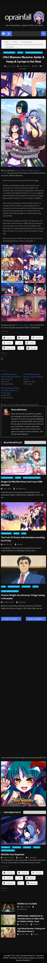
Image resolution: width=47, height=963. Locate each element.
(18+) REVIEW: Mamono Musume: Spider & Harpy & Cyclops (33, 376)
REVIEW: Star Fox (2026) (27, 903)
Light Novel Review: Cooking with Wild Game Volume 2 (31, 930)
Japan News (6, 533)
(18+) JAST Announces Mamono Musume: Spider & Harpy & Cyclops (11, 376)
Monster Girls (33, 405)
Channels (5, 847)
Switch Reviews (8, 850)
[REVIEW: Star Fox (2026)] (8, 907)
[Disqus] (23, 653)
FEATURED (26, 587)
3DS (3, 587)
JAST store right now (23, 325)
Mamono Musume (22, 405)
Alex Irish (20, 544)
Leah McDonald (22, 909)
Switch (36, 847)
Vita (23, 533)
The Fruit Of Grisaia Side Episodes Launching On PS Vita (23, 539)
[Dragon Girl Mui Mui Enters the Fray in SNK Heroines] (23, 461)
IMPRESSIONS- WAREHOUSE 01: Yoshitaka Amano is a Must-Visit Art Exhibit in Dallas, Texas (30, 919)
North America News (34, 52)
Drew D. (35, 934)
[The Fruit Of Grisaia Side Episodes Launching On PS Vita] (23, 516)
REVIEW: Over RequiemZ (12, 854)
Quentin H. (36, 924)
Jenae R (21, 858)
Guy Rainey (22, 602)
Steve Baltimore (24, 66)
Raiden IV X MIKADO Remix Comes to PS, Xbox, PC (37, 619)
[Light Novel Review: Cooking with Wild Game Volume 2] (8, 932)
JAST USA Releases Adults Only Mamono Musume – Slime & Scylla (10, 390)
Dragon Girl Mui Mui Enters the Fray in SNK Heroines (21, 483)
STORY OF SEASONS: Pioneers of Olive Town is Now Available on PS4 (12, 619)
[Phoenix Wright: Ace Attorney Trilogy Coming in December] (23, 569)
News (20, 52)
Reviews (27, 847)
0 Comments (32, 858)
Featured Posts (12, 812)
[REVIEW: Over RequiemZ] (23, 830)
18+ (9, 405)
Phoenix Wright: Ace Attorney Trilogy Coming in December (23, 596)
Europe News (9, 52)
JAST (13, 405)
